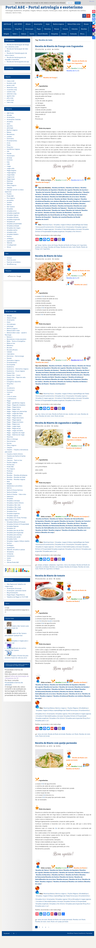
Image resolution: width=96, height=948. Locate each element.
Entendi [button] (78, 3)
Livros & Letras (11, 396)
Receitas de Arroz (47, 199)
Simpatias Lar (11, 528)
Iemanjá (9, 158)
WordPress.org (11, 264)
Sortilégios (10, 545)
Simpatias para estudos (14, 535)
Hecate (9, 153)
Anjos (48, 24)
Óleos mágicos (11, 445)
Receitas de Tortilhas (71, 203)
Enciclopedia (11, 364)
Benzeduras (10, 134)
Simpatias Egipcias (13, 526)
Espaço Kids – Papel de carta (16, 377)
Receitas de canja (66, 201)
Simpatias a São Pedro (14, 509)
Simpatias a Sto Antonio (73, 231)
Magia (39, 29)
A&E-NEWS (18, 24)
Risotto (78, 247)
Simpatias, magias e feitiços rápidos (18, 541)
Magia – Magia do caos (14, 415)
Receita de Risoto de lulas (48, 255)
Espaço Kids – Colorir (13, 375)
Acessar (9, 258)
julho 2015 (10, 98)
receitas (56, 49)
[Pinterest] (94, 11)
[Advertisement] (17, 294)
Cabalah (9, 352)
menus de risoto (42, 734)
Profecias (10, 471)
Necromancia (11, 441)
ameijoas (45, 565)
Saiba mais (70, 3)
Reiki (8, 481)
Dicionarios (10, 138)
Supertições (10, 547)
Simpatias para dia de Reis (15, 530)
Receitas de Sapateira (49, 190)
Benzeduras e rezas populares (16, 339)
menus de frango (52, 245)
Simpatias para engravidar (74, 718)
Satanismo (10, 496)
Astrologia (10, 326)
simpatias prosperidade (14, 224)
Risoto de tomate (44, 736)
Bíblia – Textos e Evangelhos (16, 341)
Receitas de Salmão (75, 215)
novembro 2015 (12, 89)
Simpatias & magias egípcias (45, 229)
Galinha (44, 245)
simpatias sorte (11, 232)
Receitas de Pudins (49, 194)
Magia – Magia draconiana (15, 418)
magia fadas (11, 175)
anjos (8, 124)
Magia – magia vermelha (15, 430)
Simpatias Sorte (12, 539)
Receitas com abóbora (51, 201)
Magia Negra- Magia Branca (16, 595)
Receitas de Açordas (80, 190)
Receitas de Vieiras (72, 188)
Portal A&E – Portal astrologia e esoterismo (44, 7)
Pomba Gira (10, 464)
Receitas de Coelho (42, 203)
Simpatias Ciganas (12, 215)
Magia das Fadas (82, 225)
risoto (74, 247)
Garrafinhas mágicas (13, 149)
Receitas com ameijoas (57, 567)
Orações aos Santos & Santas (16, 456)
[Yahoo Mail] (94, 30)
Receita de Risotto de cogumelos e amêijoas (58, 422)
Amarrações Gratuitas (14, 119)
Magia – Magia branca (14, 407)
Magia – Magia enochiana (15, 422)
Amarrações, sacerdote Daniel (16, 590)
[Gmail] (94, 26)
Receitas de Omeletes (43, 208)
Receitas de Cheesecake (76, 208)
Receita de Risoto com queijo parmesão (56, 742)
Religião (6, 34)
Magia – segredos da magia (15, 433)
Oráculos (75, 29)
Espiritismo (10, 379)
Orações (65, 29)
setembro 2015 (11, 94)
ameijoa (39, 565)
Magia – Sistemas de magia (15, 435)
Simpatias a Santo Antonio (15, 503)
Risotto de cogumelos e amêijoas (49, 568)
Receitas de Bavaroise (43, 210)
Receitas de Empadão (43, 217)
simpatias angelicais (13, 213)
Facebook (7, 933)
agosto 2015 (10, 96)
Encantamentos (49, 227)
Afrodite (81, 708)
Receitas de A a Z (72, 71)
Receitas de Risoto (58, 188)
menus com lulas (46, 414)
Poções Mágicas (73, 708)
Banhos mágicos (58, 24)
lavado (50, 621)
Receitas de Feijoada (59, 208)
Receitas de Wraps (61, 215)
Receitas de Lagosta (65, 190)
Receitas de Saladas (58, 192)
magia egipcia (11, 172)
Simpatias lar (11, 221)
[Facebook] (94, 19)
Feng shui (10, 147)
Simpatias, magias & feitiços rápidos (65, 225)
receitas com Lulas (74, 414)
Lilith (8, 164)
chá (42, 296)
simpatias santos (12, 230)
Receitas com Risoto (72, 734)
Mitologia (10, 183)
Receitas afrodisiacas (75, 377)
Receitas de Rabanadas (65, 194)
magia (9, 166)
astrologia (10, 128)
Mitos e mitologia (12, 439)
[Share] (94, 38)
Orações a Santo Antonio (15, 454)
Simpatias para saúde (13, 537)
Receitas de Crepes (58, 210)
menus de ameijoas (70, 565)
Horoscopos (29, 29)
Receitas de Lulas (80, 206)
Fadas (8, 145)
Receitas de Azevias (42, 197)
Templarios (10, 552)
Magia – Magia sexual (14, 428)
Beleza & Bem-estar (74, 24)
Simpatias (54, 34)
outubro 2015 (11, 92)
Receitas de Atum (48, 215)
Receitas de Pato (49, 212)
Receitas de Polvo (82, 370)
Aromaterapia (11, 324)
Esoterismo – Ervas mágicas (16, 371)
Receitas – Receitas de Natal (16, 477)
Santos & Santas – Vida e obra (16, 494)
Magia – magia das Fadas (15, 413)
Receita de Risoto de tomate (50, 575)
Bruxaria (9, 347)
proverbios (10, 200)
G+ (14, 933)
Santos (32, 34)
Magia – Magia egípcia (14, 420)
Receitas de (67, 197)
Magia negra (11, 179)
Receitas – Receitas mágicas (16, 479)
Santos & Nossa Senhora (15, 490)
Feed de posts (11, 260)
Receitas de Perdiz (73, 217)
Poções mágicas (12, 462)
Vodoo (9, 558)
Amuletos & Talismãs (61, 229)
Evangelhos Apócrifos (14, 381)
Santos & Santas (12, 492)
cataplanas (52, 565)
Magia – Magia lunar (13, 424)
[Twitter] (94, 23)
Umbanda (73, 34)
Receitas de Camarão (43, 192)
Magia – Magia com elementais (17, 411)
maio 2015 (10, 102)
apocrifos (10, 126)
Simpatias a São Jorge (14, 507)
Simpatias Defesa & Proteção (16, 522)
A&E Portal (7, 24)
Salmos (23, 34)
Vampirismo (10, 556)
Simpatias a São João (13, 505)
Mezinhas (47, 29)
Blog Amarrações (12, 593)
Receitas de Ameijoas (73, 448)
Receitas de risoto (66, 247)
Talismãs (9, 243)
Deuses (86, 24)
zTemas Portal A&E (13, 562)
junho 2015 (10, 100)
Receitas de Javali (42, 219)
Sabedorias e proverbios (14, 486)
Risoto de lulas (59, 416)
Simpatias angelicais (57, 231)
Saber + (15, 34)
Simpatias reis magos (13, 228)
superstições (11, 241)
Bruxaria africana (12, 350)
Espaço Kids (11, 373)
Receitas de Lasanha (59, 217)
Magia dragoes (11, 170)
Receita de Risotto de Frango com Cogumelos (59, 46)
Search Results (43, 34)
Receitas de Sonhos (80, 194)
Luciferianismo (11, 399)
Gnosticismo (11, 388)
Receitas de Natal (60, 199)
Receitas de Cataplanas (81, 201)
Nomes (56, 29)
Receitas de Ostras (84, 366)
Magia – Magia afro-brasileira (16, 405)
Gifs (8, 151)
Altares (28, 24)
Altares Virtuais (11, 318)
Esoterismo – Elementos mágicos (17, 369)
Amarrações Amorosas (14, 588)
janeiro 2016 (10, 85)
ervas (8, 143)
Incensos (10, 160)
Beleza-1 (9, 337)
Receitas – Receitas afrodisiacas (17, 475)
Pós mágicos (11, 198)
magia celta (10, 168)
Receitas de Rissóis (50, 206)
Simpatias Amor (60, 227)
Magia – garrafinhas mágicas (16, 403)
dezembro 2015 (12, 87)
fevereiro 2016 (11, 83)
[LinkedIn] (94, 15)
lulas (38, 414)
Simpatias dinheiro (13, 217)
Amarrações (38, 24)
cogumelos (59, 565)
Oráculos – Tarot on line (14, 460)
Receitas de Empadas (65, 206)
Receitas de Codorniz (73, 210)
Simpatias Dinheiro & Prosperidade (75, 716)
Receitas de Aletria (56, 197)
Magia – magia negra (13, 426)
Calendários (10, 354)
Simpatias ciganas (81, 227)
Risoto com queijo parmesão (59, 921)
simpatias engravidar (13, 219)
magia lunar (10, 177)
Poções (9, 194)
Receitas (84, 29)
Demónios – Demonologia (15, 356)
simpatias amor (11, 211)
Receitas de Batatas (80, 381)
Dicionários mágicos (13, 360)
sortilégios (10, 238)
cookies (9, 136)
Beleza (52, 708)
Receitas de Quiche (56, 203)
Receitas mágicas (74, 199)
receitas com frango (41, 247)
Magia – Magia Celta (13, 409)
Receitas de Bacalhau (74, 192)
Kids (8, 162)
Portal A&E (10, 196)
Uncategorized (11, 245)
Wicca (82, 34)
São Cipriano (11, 207)
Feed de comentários (14, 262)
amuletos (10, 121)
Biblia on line (11, 343)
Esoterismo (7, 29)
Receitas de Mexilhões (64, 212)
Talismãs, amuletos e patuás (16, 549)
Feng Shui (18, 29)
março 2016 (10, 81)
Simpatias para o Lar (49, 551)
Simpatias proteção (13, 226)
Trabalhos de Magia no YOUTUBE (17, 597)
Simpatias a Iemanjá (75, 229)
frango (39, 245)
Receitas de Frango (49, 77)
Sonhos (64, 34)
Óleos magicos (11, 185)
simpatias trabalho (12, 234)
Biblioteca (10, 345)
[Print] (94, 34)
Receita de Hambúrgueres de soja (18, 61)
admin (49, 49)
